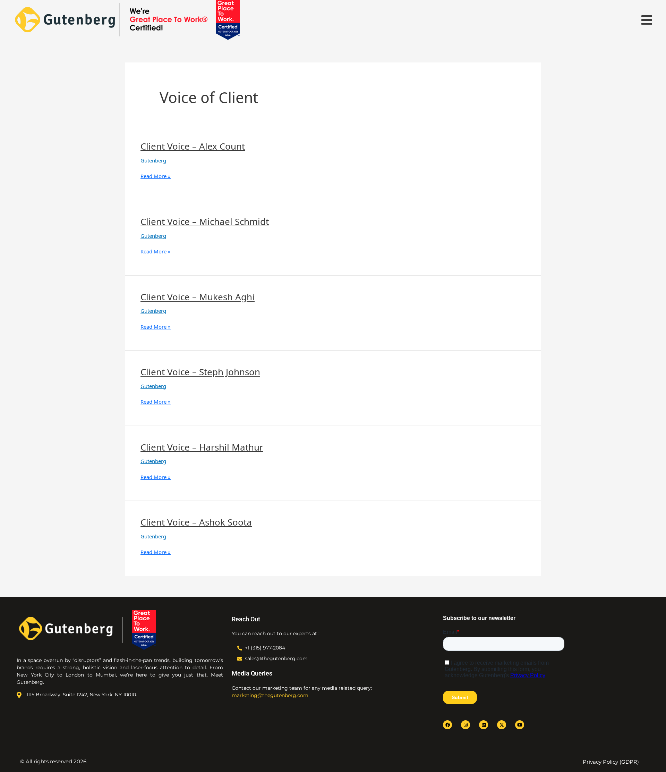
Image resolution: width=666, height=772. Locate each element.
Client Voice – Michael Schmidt (204, 221)
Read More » (155, 175)
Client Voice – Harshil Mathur (201, 447)
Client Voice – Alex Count (192, 146)
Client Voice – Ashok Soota (196, 522)
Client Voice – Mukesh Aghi (197, 297)
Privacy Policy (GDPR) (611, 761)
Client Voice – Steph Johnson (200, 372)
